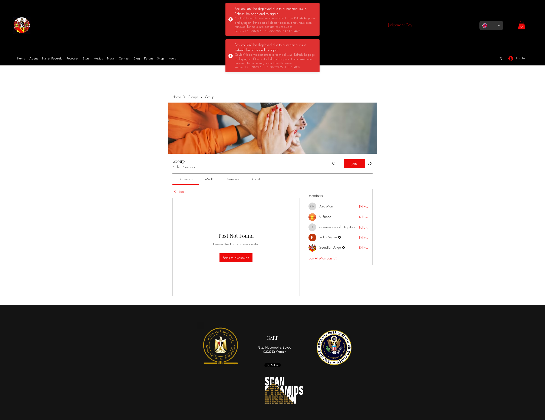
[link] (185, 179)
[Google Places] (501, 58)
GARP (272, 338)
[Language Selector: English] (491, 25)
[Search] (334, 163)
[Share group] (370, 163)
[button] (521, 25)
